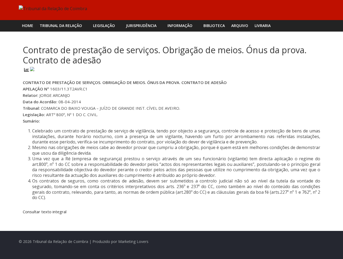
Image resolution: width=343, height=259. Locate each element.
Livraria (263, 25)
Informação (179, 25)
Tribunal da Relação (61, 25)
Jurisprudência (141, 25)
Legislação (104, 25)
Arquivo (239, 25)
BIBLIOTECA (214, 25)
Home (27, 25)
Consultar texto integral (44, 211)
